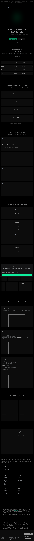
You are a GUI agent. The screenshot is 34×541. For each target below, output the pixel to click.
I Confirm (17, 275)
